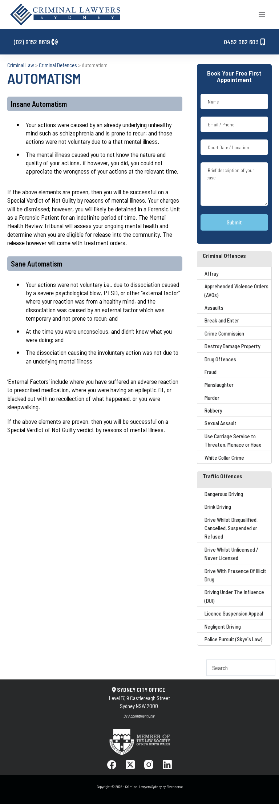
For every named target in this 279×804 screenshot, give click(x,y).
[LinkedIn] (167, 764)
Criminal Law (20, 65)
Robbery (213, 410)
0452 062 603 (242, 42)
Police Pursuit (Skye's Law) (233, 639)
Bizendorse (174, 786)
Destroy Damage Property (232, 346)
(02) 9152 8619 (33, 42)
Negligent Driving (223, 626)
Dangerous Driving (224, 494)
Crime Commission (224, 333)
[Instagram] (148, 764)
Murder (212, 397)
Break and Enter (222, 320)
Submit (234, 222)
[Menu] (262, 14)
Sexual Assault (220, 423)
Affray (211, 273)
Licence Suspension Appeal (234, 613)
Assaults (214, 307)
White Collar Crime (224, 457)
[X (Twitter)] (130, 764)
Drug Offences (220, 359)
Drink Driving (218, 506)
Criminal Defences (58, 65)
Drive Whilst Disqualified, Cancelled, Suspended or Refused (231, 528)
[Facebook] (111, 764)
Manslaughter (219, 384)
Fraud (211, 372)
